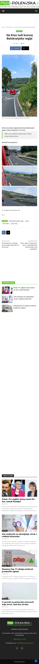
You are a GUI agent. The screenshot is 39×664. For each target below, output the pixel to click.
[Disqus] (19, 390)
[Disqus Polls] (19, 341)
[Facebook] (4, 232)
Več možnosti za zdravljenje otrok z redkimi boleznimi (19, 535)
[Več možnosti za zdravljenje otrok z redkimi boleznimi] (7, 299)
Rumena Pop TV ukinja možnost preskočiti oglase (17, 570)
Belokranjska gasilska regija (16, 221)
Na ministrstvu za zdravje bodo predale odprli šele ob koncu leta (10, 245)
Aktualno (4, 293)
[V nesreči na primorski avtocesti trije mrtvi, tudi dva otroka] (19, 591)
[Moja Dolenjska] (19, 4)
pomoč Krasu (14, 223)
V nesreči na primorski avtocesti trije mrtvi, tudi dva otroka (18, 603)
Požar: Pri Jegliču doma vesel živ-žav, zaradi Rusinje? (18, 500)
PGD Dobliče (6, 223)
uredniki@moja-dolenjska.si (25, 643)
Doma (3, 27)
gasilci (27, 221)
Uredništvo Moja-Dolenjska (19, 629)
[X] (8, 232)
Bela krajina (9, 27)
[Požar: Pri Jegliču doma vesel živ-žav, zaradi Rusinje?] (7, 290)
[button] (3, 11)
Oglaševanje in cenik (19, 639)
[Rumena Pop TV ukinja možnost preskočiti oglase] (7, 308)
